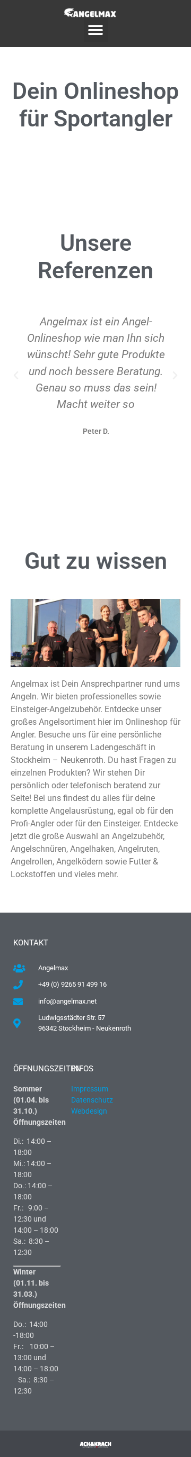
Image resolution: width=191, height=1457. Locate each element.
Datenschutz (92, 1100)
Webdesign (90, 1111)
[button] (96, 30)
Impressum (89, 1089)
